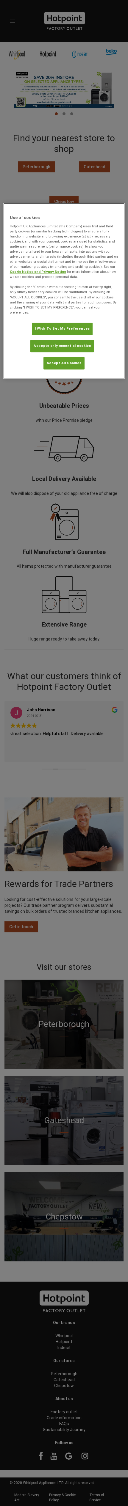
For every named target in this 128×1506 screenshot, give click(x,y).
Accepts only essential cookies (62, 346)
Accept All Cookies (64, 363)
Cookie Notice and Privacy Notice (38, 272)
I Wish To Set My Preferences (62, 328)
